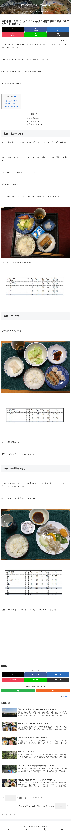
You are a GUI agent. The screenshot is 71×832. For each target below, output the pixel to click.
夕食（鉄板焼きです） (11, 106)
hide (15, 96)
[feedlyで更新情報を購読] (18, 690)
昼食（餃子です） (9, 104)
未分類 (5, 666)
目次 (32, 114)
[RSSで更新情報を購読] (53, 690)
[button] (58, 34)
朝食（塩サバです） (10, 101)
